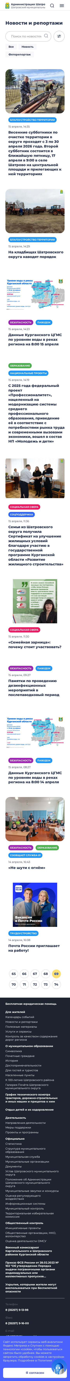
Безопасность (21, 322)
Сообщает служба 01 (25, 855)
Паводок (44, 322)
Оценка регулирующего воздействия (23, 1197)
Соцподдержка (21, 514)
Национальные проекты (28, 373)
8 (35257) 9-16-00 (17, 1323)
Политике (45, 1360)
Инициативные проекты (23, 1228)
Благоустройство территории (32, 119)
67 (35, 974)
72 (35, 984)
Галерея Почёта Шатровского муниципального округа (26, 1086)
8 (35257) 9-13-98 (16, 1310)
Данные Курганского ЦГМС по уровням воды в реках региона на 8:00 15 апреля (35, 339)
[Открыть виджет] (59, 1366)
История (11, 1060)
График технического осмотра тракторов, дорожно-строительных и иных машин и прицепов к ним (31, 1098)
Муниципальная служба (22, 1156)
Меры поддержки (18, 1127)
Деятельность (15, 1118)
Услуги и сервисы (18, 1031)
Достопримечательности (23, 1065)
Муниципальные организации (27, 1161)
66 (24, 974)
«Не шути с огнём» (26, 868)
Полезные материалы (21, 1026)
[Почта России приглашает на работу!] (35, 904)
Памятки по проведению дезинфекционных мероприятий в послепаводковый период (33, 688)
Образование (20, 365)
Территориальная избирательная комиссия (29, 1215)
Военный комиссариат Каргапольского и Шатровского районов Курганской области (28, 1251)
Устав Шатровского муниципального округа (32, 1173)
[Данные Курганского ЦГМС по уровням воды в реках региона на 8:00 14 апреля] (35, 731)
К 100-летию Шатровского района (29, 1080)
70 (14, 984)
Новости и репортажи (21, 1022)
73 (46, 984)
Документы (13, 1166)
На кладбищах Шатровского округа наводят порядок (35, 254)
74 (56, 984)
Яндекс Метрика (15, 1345)
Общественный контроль (24, 1223)
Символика (13, 1051)
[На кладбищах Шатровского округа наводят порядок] (35, 211)
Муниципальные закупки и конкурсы (32, 1191)
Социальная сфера (24, 506)
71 (24, 984)
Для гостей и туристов (21, 1070)
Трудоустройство (23, 933)
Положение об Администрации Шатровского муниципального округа (28, 1183)
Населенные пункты (19, 1075)
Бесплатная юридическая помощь (30, 1004)
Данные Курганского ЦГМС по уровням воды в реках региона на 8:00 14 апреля (35, 777)
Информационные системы (25, 1203)
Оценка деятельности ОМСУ (25, 1241)
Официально (14, 1138)
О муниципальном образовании (29, 1046)
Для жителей (15, 1012)
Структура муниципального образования (25, 1150)
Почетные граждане (20, 1056)
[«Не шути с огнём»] (35, 819)
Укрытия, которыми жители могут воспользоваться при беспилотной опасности (31, 1288)
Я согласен (35, 1373)
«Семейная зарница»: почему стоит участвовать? (34, 644)
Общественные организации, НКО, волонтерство (30, 1234)
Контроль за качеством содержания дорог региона (31, 1038)
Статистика (13, 1144)
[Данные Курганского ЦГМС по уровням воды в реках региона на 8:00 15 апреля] (35, 293)
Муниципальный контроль (24, 1208)
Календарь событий (19, 1017)
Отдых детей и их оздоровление (29, 1109)
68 (46, 974)
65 (14, 974)
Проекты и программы (21, 1132)
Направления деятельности (25, 1123)
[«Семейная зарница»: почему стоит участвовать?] (35, 601)
